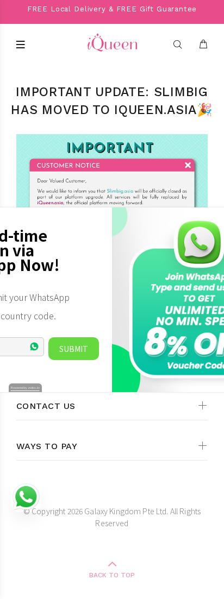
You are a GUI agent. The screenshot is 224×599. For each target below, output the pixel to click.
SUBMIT (73, 348)
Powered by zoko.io (25, 387)
